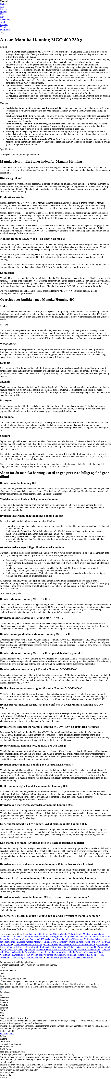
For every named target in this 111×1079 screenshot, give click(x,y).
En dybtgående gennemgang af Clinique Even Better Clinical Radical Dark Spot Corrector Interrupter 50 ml (50, 949)
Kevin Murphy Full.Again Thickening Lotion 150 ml (50, 947)
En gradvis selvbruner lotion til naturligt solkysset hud (49, 952)
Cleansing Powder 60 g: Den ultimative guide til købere (72, 936)
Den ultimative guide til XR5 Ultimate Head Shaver (69, 957)
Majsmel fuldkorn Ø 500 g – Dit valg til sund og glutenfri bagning (52, 939)
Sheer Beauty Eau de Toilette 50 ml (27, 957)
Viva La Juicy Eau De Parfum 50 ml (93, 947)
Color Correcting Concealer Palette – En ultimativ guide (69, 944)
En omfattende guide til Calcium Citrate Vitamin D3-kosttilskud (52, 934)
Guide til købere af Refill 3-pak (28, 944)
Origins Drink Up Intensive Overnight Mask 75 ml (67, 942)
